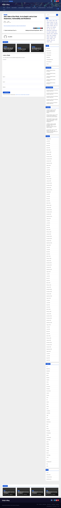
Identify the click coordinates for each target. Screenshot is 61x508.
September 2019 (49, 322)
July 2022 (48, 247)
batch (47, 20)
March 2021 (48, 282)
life (47, 28)
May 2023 (48, 225)
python (48, 35)
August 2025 (49, 165)
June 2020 (48, 302)
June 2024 (48, 196)
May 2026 (48, 145)
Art (47, 366)
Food (47, 397)
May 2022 (48, 251)
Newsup (14, 505)
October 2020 (49, 293)
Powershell (48, 33)
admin (8, 21)
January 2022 (49, 260)
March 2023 (48, 229)
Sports (48, 452)
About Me (8, 7)
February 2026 (49, 152)
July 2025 (48, 167)
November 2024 (49, 185)
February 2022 (49, 258)
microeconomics (54, 30)
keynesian (48, 27)
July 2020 (48, 300)
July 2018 (48, 353)
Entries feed (48, 474)
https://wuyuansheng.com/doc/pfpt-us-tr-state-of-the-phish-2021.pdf (15, 25)
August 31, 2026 (6, 494)
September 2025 (49, 163)
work (51, 41)
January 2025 (49, 180)
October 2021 (49, 267)
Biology (48, 373)
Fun (47, 399)
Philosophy (48, 430)
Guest (47, 404)
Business (48, 377)
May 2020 (48, 304)
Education (48, 388)
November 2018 (49, 344)
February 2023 (49, 231)
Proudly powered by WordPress (6, 505)
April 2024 (48, 200)
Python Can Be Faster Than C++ (11, 30)
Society (48, 450)
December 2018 (49, 342)
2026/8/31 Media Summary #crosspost (9, 492)
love (54, 28)
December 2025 (49, 156)
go (56, 25)
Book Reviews (14, 7)
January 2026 (49, 154)
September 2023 (49, 216)
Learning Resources (41, 7)
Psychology (48, 439)
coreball (48, 102)
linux (49, 28)
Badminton (48, 368)
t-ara (54, 38)
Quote (47, 441)
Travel (47, 457)
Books (48, 375)
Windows (48, 41)
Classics (48, 379)
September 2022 (49, 242)
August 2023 (49, 218)
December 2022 (49, 236)
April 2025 (48, 174)
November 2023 (49, 211)
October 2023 (49, 214)
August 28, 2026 (21, 494)
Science (48, 446)
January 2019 (49, 340)
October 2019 (49, 320)
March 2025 (48, 176)
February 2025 (49, 178)
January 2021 (49, 287)
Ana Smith (48, 93)
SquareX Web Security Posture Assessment (8, 48)
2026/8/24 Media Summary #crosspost (51, 492)
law (51, 27)
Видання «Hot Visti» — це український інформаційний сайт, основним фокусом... (52, 131)
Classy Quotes (21, 7)
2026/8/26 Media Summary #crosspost (37, 492)
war (54, 40)
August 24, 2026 (49, 494)
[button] (56, 8)
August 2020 (49, 298)
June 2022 (48, 249)
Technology (5, 14)
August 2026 (49, 138)
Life (47, 417)
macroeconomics (49, 30)
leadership (54, 27)
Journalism (48, 410)
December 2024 (49, 183)
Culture (48, 384)
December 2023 (49, 209)
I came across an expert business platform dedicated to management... (52, 120)
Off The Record (50, 7)
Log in (48, 472)
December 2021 (49, 262)
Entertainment (28, 7)
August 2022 (49, 245)
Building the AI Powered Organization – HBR (34, 30)
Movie (47, 424)
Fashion (48, 393)
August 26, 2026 (35, 494)
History (48, 406)
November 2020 (49, 291)
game (54, 25)
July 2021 (48, 273)
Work (47, 466)
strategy (51, 38)
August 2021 (49, 271)
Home (4, 7)
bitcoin (54, 20)
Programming (49, 437)
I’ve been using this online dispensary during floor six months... (51, 111)
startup (48, 38)
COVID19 (48, 25)
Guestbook (34, 7)
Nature (48, 428)
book (56, 20)
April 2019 (48, 333)
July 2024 (48, 194)
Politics (48, 435)
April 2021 (48, 280)
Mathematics (49, 421)
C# (54, 22)
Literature (48, 419)
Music (47, 426)
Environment (49, 390)
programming (55, 33)
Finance (48, 395)
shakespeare (54, 35)
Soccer (48, 448)
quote (50, 35)
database (51, 25)
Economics (48, 386)
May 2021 (48, 278)
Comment (5, 59)
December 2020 (49, 289)
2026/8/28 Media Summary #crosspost (23, 492)
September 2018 (49, 349)
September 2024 (49, 189)
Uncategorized (49, 461)
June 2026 (48, 143)
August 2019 (49, 324)
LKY (51, 28)
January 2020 (49, 313)
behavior (50, 20)
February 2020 (49, 311)
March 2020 (48, 309)
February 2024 (49, 205)
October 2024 (49, 187)
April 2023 (48, 227)
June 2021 (48, 276)
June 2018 (48, 355)
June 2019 (48, 329)
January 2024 (49, 207)
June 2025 (48, 169)
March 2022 (48, 256)
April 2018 (48, 360)
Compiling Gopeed (22, 49)
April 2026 (48, 147)
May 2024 (48, 198)
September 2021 (49, 269)
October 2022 (49, 240)
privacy (52, 33)
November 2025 (49, 158)
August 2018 (49, 351)
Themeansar (17, 505)
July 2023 (48, 220)
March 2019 (48, 335)
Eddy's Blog (5, 4)
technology (48, 40)
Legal (47, 415)
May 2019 (48, 331)
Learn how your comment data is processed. (22, 94)
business (52, 22)
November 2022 (49, 238)
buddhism (48, 22)
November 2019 (49, 318)
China (56, 22)
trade (52, 40)
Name (4, 76)
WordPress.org (49, 479)
